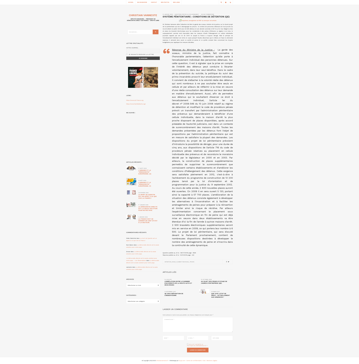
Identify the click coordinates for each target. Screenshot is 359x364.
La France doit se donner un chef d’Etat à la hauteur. (147, 220)
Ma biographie (142, 2)
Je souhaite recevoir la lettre (141, 54)
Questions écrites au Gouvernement (187, 14)
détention (168, 262)
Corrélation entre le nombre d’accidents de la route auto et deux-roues (178, 283)
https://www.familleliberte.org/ (136, 104)
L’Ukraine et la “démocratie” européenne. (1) (144, 184)
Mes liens (176, 2)
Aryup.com (182, 360)
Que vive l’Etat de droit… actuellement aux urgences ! (220, 295)
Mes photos (165, 2)
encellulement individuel (180, 262)
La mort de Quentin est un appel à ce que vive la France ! (147, 196)
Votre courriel (132, 47)
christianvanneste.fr (162, 360)
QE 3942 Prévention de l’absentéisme (174, 294)
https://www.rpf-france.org (134, 100)
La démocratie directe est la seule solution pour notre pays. (147, 208)
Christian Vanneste (143, 15)
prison (192, 262)
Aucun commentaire (207, 14)
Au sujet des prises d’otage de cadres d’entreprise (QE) (214, 282)
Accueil (130, 2)
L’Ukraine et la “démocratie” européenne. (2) (144, 172)
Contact (154, 2)
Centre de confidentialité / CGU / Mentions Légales (201, 360)
